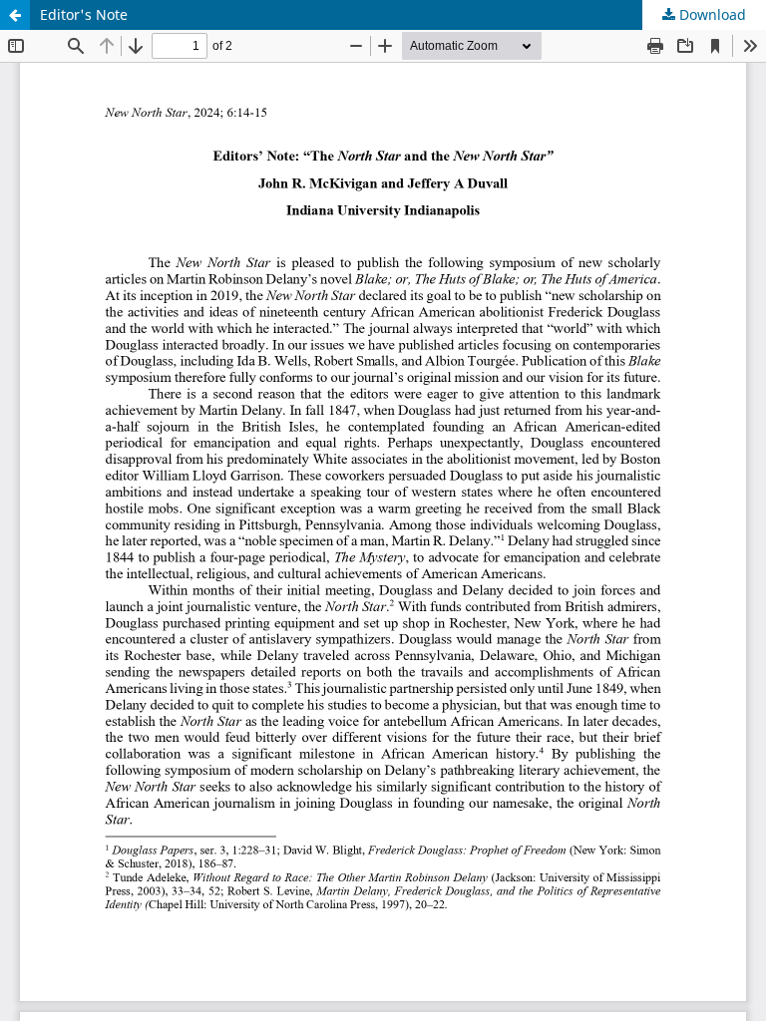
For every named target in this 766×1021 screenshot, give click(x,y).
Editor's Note (84, 14)
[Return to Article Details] (15, 15)
